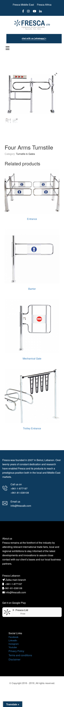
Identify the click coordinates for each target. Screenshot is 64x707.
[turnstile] (15, 120)
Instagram (14, 643)
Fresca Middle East (23, 4)
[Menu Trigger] (7, 47)
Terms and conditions (20, 655)
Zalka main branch (15, 580)
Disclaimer (14, 659)
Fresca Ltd (22, 610)
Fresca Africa (44, 4)
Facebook (13, 637)
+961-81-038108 (13, 588)
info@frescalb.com (15, 592)
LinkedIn (13, 640)
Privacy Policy (16, 651)
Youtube (13, 647)
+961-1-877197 (13, 584)
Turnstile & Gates (25, 154)
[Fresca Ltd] (7, 612)
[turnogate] (8, 120)
